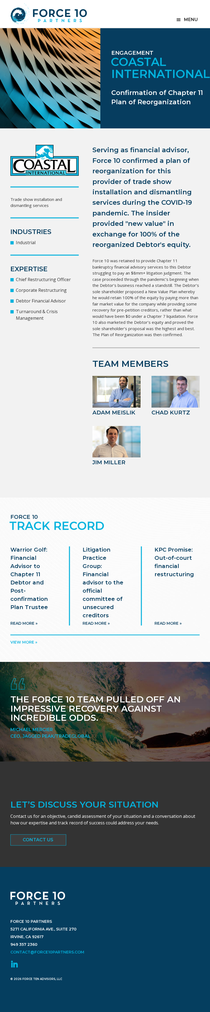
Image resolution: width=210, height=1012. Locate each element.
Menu (191, 19)
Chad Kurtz (170, 412)
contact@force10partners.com (47, 952)
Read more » (23, 623)
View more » (23, 642)
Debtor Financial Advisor (41, 301)
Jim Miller (109, 462)
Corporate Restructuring (41, 290)
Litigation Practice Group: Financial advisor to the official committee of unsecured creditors (103, 582)
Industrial (26, 243)
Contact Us (38, 839)
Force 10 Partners (48, 13)
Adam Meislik (113, 412)
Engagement (132, 53)
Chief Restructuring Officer (43, 279)
